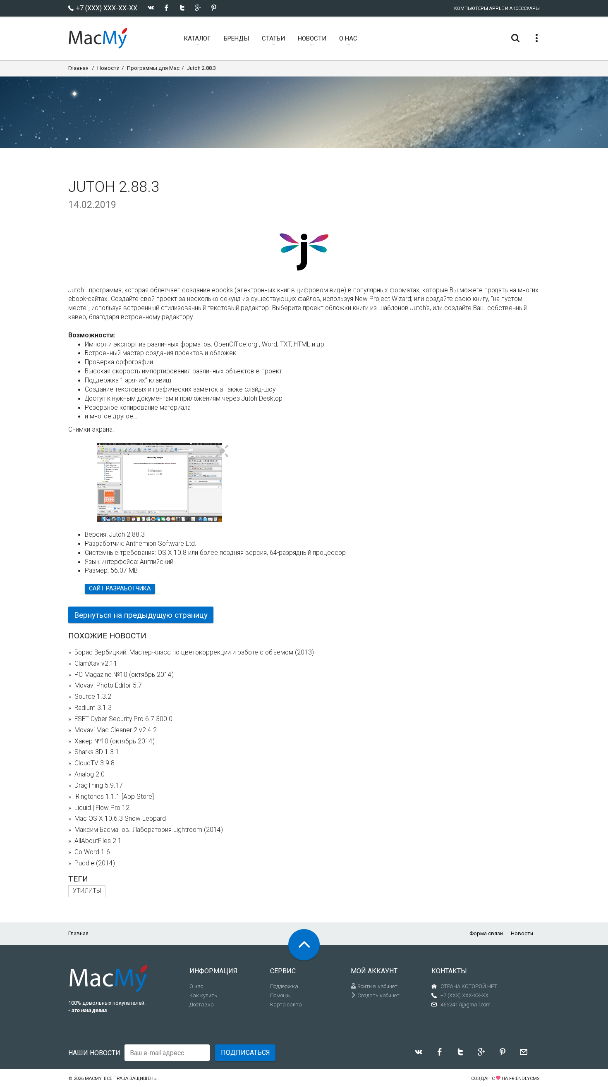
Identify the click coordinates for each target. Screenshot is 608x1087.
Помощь (280, 995)
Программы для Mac (153, 68)
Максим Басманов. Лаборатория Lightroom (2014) (148, 830)
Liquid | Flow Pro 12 (101, 808)
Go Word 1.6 (92, 852)
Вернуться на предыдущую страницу (141, 615)
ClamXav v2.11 (95, 663)
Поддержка (284, 986)
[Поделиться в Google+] (198, 8)
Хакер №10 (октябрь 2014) (114, 741)
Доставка (201, 1004)
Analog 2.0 (89, 774)
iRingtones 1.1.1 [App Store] (114, 796)
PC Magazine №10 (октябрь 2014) (124, 674)
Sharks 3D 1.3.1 (96, 752)
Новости (108, 68)
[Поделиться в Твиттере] (182, 8)
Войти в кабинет (376, 986)
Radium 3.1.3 (93, 708)
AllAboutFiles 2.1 (98, 841)
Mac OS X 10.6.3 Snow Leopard (120, 818)
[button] (222, 451)
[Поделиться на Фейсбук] (166, 8)
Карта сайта (286, 1004)
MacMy (93, 1078)
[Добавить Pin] (214, 8)
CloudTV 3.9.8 (94, 763)
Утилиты (87, 890)
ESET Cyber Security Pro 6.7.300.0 (123, 719)
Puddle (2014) (94, 863)
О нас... (198, 986)
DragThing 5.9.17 (98, 785)
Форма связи (486, 933)
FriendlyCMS (524, 1078)
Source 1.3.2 (92, 696)
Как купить (203, 995)
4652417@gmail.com (465, 1004)
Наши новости (94, 1053)
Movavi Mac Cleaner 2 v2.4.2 (115, 730)
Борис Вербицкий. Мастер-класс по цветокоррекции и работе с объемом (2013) (194, 652)
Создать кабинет (378, 995)
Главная (78, 68)
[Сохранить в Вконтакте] (151, 8)
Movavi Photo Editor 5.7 (108, 685)
